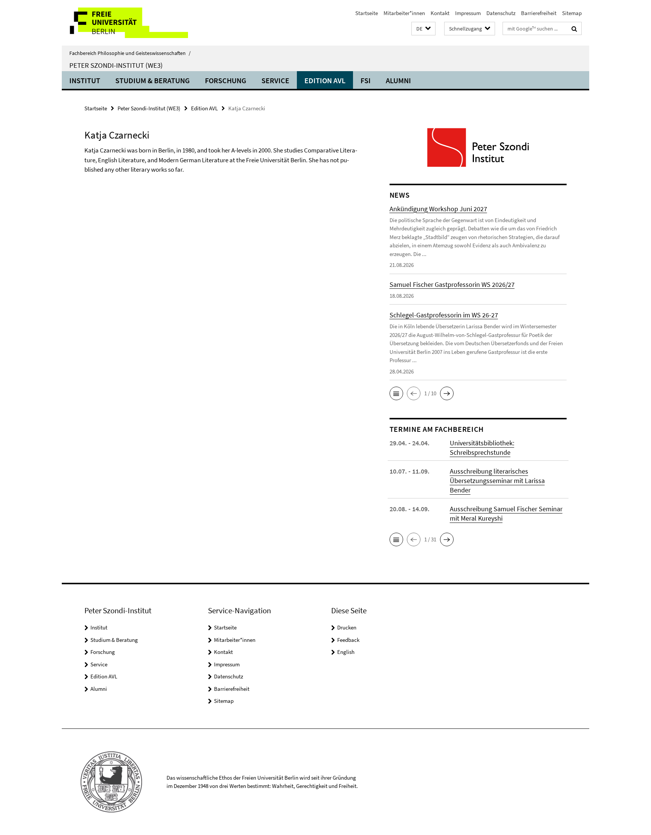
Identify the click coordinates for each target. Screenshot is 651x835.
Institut (84, 80)
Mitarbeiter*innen (404, 13)
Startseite (366, 13)
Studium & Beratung (152, 80)
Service (275, 80)
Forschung (225, 80)
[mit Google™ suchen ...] (574, 29)
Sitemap (572, 13)
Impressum (468, 13)
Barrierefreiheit (538, 13)
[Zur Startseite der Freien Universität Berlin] (125, 23)
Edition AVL (324, 80)
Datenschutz (500, 13)
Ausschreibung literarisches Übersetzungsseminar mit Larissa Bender (497, 480)
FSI (366, 80)
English (346, 651)
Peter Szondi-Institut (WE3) (116, 65)
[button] (423, 29)
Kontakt (440, 13)
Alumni (398, 80)
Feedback (348, 639)
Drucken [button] (346, 627)
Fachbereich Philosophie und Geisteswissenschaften (130, 53)
